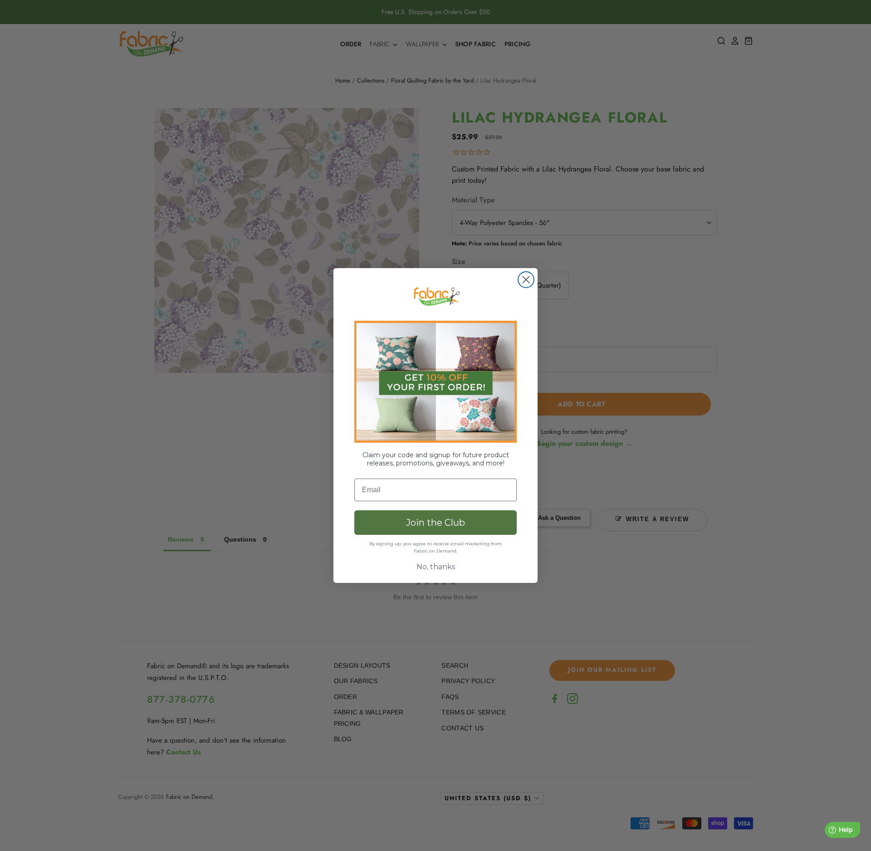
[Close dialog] (526, 280)
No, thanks (435, 566)
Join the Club (435, 522)
